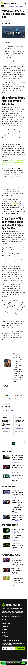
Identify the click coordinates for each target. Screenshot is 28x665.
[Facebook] (21, 6)
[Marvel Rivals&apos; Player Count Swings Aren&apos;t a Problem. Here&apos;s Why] (6, 494)
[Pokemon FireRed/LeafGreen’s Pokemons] (6, 581)
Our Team (5, 636)
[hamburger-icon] (2, 6)
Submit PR (5, 626)
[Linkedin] (23, 6)
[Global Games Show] (13, 443)
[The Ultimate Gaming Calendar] (6, 506)
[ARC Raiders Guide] (6, 571)
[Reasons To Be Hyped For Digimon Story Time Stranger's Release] (7, 425)
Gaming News (6, 21)
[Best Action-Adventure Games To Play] (6, 547)
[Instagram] (25, 6)
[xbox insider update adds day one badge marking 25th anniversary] (6, 478)
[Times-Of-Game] (8, 3)
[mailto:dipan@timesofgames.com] (5, 386)
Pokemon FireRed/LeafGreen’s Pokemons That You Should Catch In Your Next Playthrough (17, 580)
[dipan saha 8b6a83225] (7, 386)
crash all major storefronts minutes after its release (13, 258)
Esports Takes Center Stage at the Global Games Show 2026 (17, 517)
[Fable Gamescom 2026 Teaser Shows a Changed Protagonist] (6, 459)
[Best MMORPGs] (6, 538)
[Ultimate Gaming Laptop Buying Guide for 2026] (6, 562)
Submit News (11, 6)
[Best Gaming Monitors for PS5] (6, 530)
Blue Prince (13, 203)
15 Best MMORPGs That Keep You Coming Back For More (17, 537)
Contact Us (5, 633)
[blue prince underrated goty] (3, 410)
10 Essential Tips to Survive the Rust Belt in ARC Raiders (17, 570)
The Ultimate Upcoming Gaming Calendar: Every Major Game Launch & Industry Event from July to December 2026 (17, 506)
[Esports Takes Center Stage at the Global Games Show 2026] (6, 518)
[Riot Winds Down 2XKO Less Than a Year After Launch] (6, 469)
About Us (4, 630)
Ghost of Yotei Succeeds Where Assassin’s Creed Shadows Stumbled (13, 162)
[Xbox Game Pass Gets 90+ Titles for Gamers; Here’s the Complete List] (19, 425)
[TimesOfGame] (11, 605)
